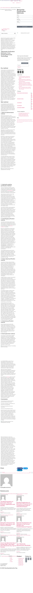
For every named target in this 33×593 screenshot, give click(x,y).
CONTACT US (18, 2)
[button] (20, 468)
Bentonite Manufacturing (6, 7)
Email (18, 17)
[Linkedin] (26, 559)
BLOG (13, 2)
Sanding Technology (30, 121)
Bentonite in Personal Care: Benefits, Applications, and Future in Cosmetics (7, 524)
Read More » (2, 531)
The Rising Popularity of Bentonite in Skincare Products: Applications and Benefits (24, 77)
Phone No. (18, 19)
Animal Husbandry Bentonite (20, 119)
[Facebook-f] (26, 561)
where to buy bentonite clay (20, 122)
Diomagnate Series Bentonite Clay (24, 113)
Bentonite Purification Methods (22, 120)
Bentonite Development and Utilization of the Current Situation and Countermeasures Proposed (25, 85)
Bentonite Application (25, 119)
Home (1, 7)
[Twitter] (31, 559)
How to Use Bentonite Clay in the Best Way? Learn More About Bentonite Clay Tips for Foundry (25, 88)
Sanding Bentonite (26, 121)
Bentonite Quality (27, 120)
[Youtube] (28, 559)
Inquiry (18, 21)
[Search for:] (23, 65)
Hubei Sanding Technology (21, 121)
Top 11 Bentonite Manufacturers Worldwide (23, 544)
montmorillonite (10, 190)
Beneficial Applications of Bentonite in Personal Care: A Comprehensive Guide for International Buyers (25, 80)
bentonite (8, 376)
